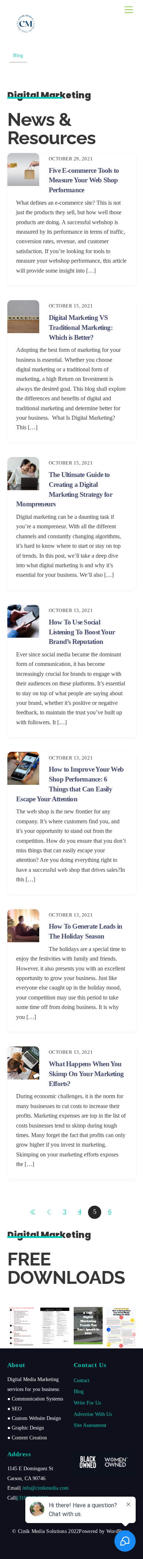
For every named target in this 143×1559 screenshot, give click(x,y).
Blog (79, 1391)
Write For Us (87, 1403)
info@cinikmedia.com (45, 1488)
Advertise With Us (93, 1414)
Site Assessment (90, 1425)
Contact (81, 1380)
